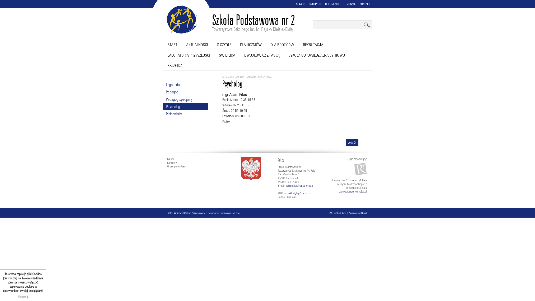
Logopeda (173, 84)
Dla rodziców (282, 44)
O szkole (224, 44)
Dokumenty (332, 4)
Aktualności (197, 44)
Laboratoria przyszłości (189, 55)
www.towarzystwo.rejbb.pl (353, 191)
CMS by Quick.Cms (337, 212)
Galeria (171, 159)
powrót (352, 142)
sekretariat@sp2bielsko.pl (299, 185)
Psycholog (173, 106)
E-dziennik (350, 4)
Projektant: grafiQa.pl (358, 212)
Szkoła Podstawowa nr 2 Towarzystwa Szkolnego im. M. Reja (212, 212)
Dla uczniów (251, 44)
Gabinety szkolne (245, 77)
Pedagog (172, 91)
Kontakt (365, 4)
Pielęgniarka (174, 113)
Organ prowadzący (176, 166)
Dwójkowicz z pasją (262, 55)
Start (172, 44)
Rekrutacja (313, 44)
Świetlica (227, 55)
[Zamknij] (23, 297)
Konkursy (172, 163)
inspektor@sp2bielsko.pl (297, 193)
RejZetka (175, 65)
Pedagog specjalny (179, 99)
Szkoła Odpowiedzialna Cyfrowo (317, 55)
